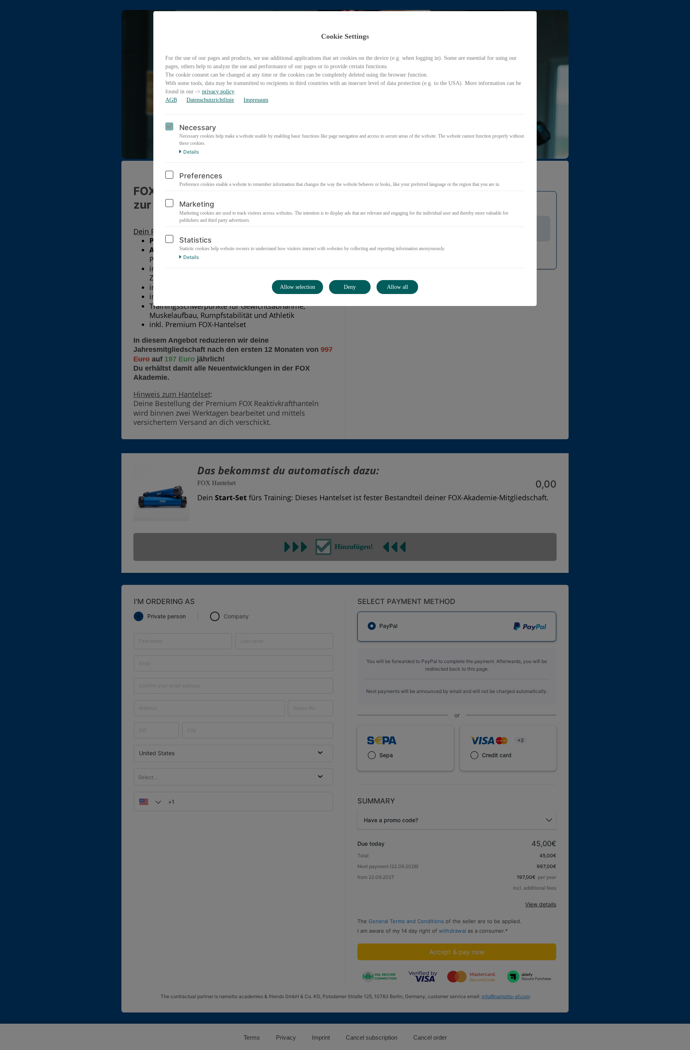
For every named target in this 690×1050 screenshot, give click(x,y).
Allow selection (297, 287)
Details (191, 152)
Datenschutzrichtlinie (210, 100)
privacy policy (218, 92)
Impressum (256, 100)
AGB (171, 100)
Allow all (397, 287)
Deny (350, 287)
